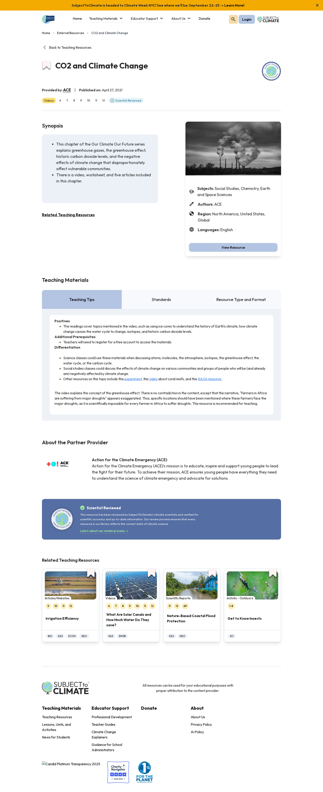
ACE (67, 89)
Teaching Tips (81, 299)
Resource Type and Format (241, 299)
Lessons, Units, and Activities (56, 727)
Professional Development (112, 717)
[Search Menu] (233, 19)
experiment (133, 379)
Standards (161, 299)
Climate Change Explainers (104, 734)
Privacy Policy (201, 724)
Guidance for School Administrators (107, 747)
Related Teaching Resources (68, 214)
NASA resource (209, 379)
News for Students (56, 737)
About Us (198, 717)
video (153, 379)
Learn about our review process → (104, 531)
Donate (149, 708)
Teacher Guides (103, 724)
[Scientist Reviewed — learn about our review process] (271, 71)
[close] (317, 5)
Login (246, 19)
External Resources (70, 33)
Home (46, 33)
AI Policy (197, 732)
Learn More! (234, 5)
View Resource (233, 247)
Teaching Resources (57, 717)
